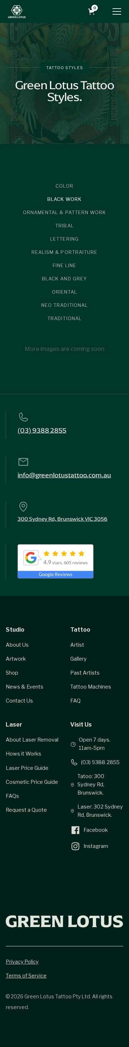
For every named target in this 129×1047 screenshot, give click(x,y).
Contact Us (19, 701)
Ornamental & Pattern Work (64, 212)
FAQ (75, 701)
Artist (77, 645)
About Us (17, 645)
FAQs (12, 796)
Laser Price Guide (27, 768)
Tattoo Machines (90, 687)
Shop (12, 673)
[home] (16, 11)
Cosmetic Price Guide (32, 782)
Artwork (16, 659)
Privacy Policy (22, 962)
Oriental (64, 292)
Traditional (64, 318)
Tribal (64, 225)
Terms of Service (26, 976)
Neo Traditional (64, 305)
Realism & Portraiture (64, 252)
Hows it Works (23, 754)
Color (64, 186)
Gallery (78, 659)
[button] (92, 11)
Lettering (64, 239)
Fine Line (64, 265)
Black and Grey (64, 278)
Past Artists (85, 673)
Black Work (64, 199)
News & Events (24, 687)
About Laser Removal (32, 740)
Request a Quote (26, 810)
